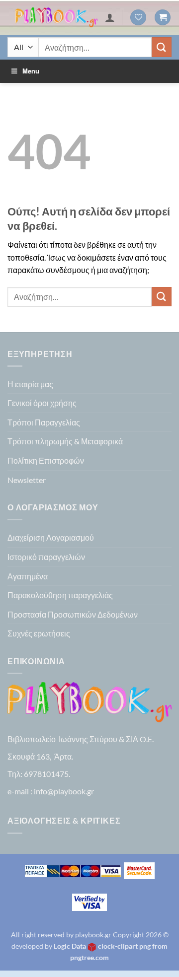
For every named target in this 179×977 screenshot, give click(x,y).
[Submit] (162, 47)
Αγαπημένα (27, 576)
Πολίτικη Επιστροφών (45, 460)
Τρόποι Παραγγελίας (43, 422)
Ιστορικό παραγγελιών (46, 556)
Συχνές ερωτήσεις (38, 633)
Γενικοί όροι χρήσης (42, 403)
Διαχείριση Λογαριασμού (50, 537)
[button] (163, 17)
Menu (30, 70)
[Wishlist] (138, 17)
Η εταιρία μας (30, 384)
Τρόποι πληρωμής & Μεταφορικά (65, 441)
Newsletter (26, 480)
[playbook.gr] (56, 17)
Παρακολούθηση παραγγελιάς (60, 595)
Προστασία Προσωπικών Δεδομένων (72, 614)
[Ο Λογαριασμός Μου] (110, 17)
